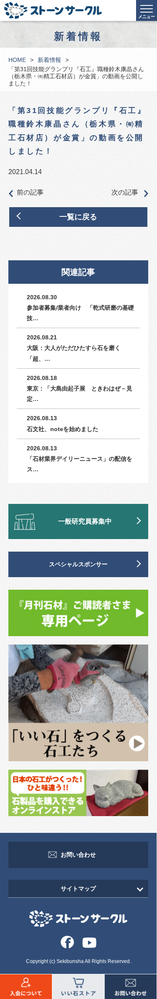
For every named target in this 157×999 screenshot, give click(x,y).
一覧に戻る (78, 217)
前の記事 (30, 192)
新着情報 (49, 59)
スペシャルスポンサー (78, 564)
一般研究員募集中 (85, 521)
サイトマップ (78, 888)
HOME (17, 59)
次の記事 (125, 192)
